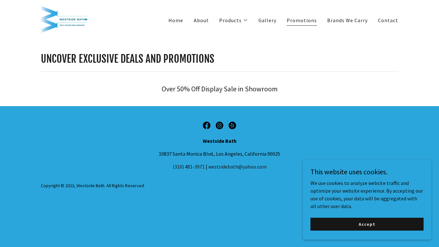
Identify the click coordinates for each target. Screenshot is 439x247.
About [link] (201, 20)
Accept (367, 224)
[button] (233, 20)
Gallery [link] (267, 20)
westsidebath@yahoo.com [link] (237, 166)
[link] (66, 18)
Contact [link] (388, 20)
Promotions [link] (302, 20)
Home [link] (175, 20)
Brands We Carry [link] (347, 20)
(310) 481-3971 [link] (189, 166)
